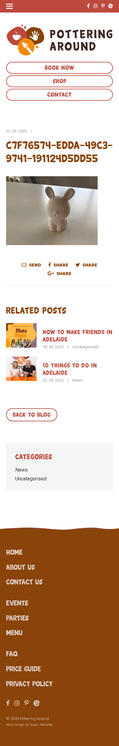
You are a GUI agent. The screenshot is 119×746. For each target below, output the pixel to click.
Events (17, 602)
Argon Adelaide (41, 725)
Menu (14, 632)
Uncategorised (85, 347)
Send (34, 265)
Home (14, 551)
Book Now (59, 67)
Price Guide (23, 668)
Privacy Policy (29, 683)
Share (60, 265)
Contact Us (24, 581)
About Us (20, 566)
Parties (17, 617)
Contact (59, 94)
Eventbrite (110, 6)
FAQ (11, 653)
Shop (60, 80)
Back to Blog (32, 414)
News (77, 380)
